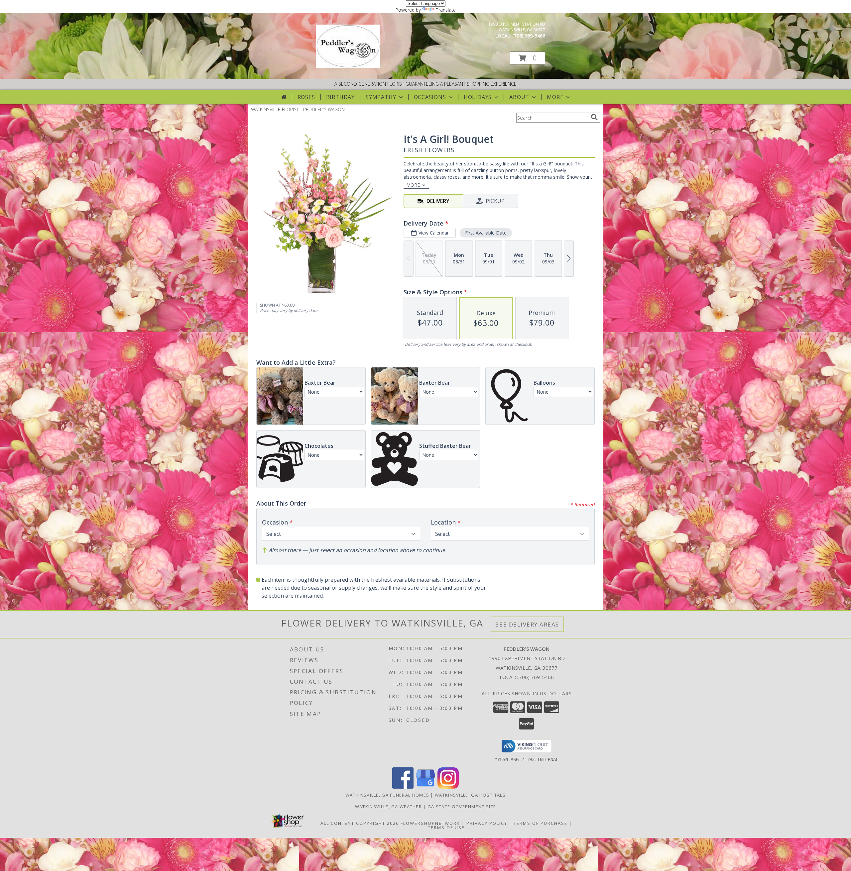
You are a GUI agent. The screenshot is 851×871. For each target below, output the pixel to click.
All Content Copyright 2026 (359, 823)
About (519, 97)
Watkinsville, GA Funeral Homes (387, 795)
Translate (445, 10)
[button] (527, 57)
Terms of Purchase (540, 823)
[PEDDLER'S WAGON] (348, 66)
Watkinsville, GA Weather (388, 807)
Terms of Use (446, 827)
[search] (594, 117)
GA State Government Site (461, 807)
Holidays (478, 97)
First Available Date (486, 233)
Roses (306, 97)
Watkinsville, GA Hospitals (470, 795)
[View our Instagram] (448, 787)
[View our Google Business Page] (425, 787)
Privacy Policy (486, 823)
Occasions (430, 97)
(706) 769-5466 (528, 36)
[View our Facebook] (403, 787)
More (555, 97)
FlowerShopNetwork (430, 823)
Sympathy (381, 97)
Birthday (340, 97)
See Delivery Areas (527, 624)
